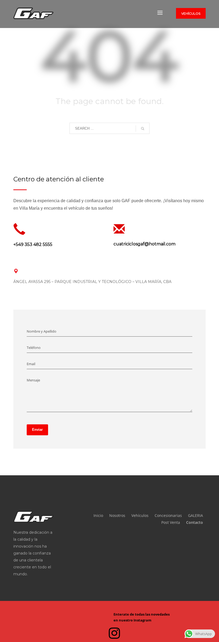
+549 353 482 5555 (32, 244)
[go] (143, 128)
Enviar (37, 430)
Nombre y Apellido (41, 331)
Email (31, 363)
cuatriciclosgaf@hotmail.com (144, 243)
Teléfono (34, 347)
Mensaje (33, 380)
